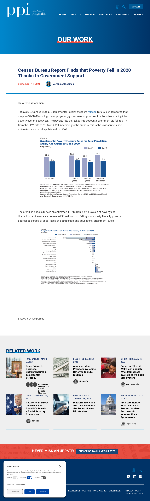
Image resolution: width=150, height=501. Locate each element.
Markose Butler (132, 384)
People (90, 14)
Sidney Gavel (43, 387)
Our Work (122, 14)
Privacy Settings (134, 493)
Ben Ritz (35, 421)
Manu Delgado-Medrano (42, 391)
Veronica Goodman (63, 84)
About (75, 14)
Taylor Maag (131, 424)
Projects (105, 14)
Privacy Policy (133, 491)
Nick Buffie (83, 381)
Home (62, 14)
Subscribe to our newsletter (97, 451)
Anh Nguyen (43, 384)
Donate (136, 6)
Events (138, 14)
